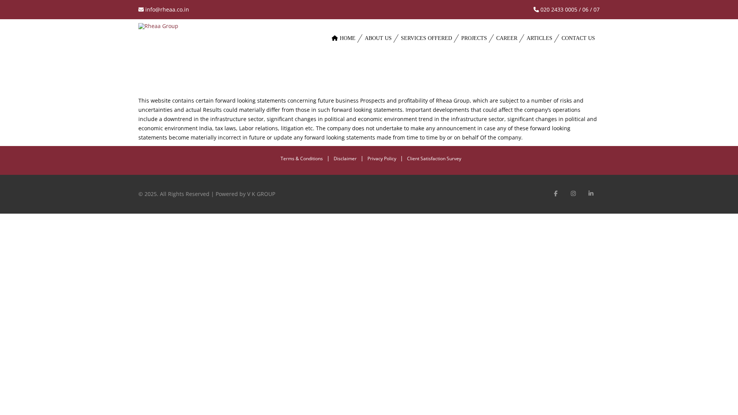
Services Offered (426, 38)
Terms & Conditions (302, 158)
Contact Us (578, 38)
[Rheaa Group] (228, 46)
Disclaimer (345, 158)
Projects (474, 38)
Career (506, 38)
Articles (539, 38)
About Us (378, 38)
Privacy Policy (381, 158)
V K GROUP (261, 194)
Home (348, 38)
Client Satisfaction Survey (434, 158)
